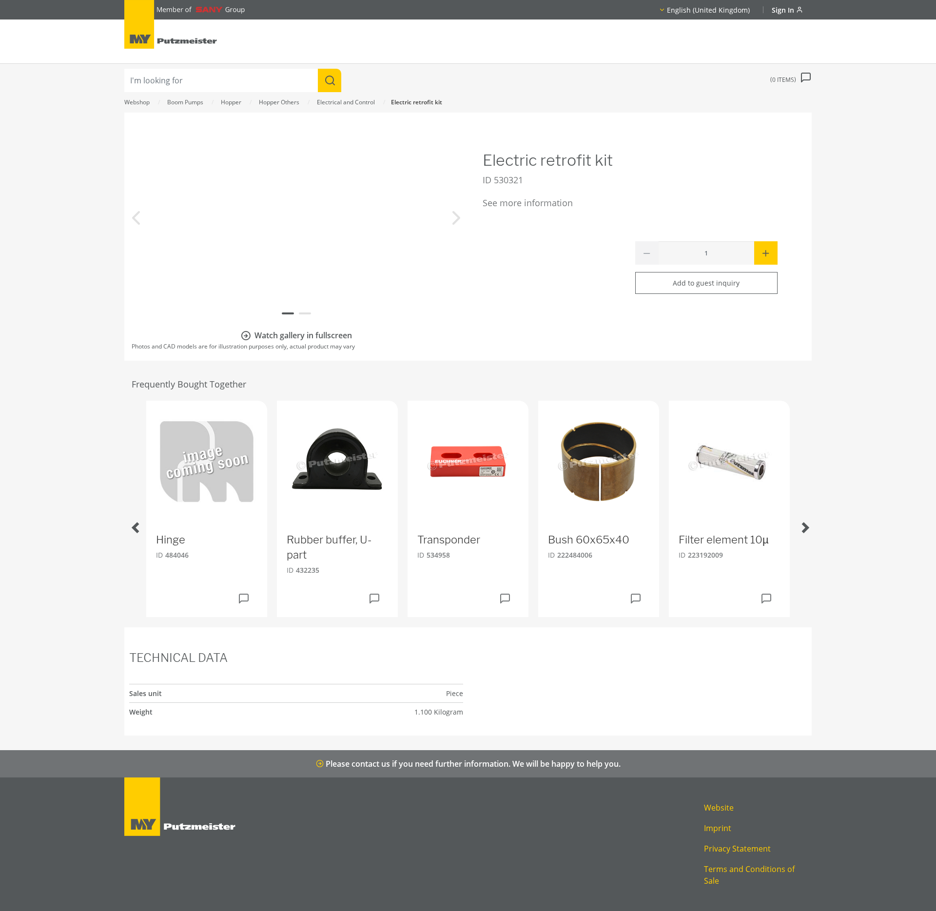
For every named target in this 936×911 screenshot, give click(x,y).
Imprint (717, 828)
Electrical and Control (346, 102)
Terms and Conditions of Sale (749, 875)
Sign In (784, 10)
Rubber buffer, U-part (329, 547)
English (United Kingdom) (708, 10)
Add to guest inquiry (706, 283)
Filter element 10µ (724, 539)
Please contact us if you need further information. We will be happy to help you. (472, 763)
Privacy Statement (737, 848)
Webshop (137, 102)
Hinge (170, 539)
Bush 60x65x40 (588, 539)
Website (719, 807)
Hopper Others (279, 102)
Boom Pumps (185, 102)
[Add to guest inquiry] (244, 598)
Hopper (231, 102)
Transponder (448, 539)
